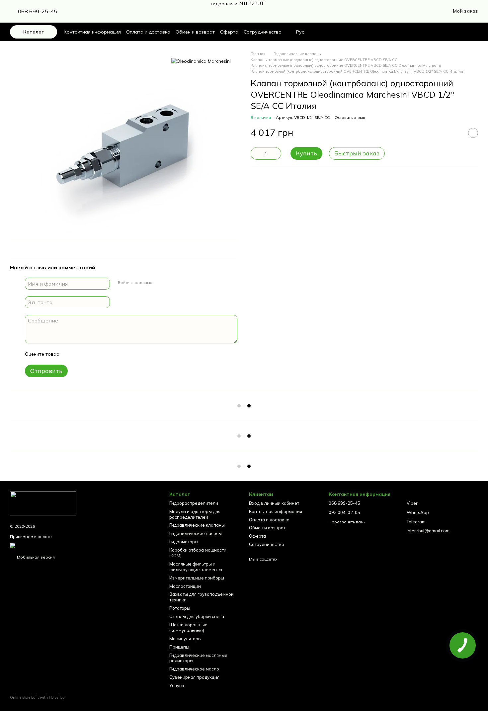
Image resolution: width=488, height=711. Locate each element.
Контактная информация (92, 32)
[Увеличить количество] (276, 153)
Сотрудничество (263, 32)
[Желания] (461, 32)
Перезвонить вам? (347, 521)
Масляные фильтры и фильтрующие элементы (195, 566)
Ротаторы (179, 608)
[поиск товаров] (445, 32)
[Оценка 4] (102, 354)
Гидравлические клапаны (197, 525)
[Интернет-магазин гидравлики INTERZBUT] (43, 502)
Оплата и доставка (148, 32)
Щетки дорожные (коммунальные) (188, 627)
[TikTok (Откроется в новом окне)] (95, 11)
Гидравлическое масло (194, 668)
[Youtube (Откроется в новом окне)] (103, 11)
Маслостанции (185, 586)
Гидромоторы (183, 541)
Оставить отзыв (350, 117)
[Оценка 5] (113, 354)
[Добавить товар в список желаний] (473, 133)
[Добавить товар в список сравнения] (456, 133)
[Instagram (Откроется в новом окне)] (79, 11)
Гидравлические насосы (195, 533)
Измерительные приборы (196, 577)
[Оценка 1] (70, 354)
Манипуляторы (185, 638)
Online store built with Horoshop (37, 697)
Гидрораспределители (193, 503)
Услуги (176, 685)
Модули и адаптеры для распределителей (194, 514)
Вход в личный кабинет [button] (274, 503)
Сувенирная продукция (194, 677)
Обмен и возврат (195, 32)
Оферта (229, 32)
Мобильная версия (35, 557)
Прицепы (179, 647)
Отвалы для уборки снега (196, 616)
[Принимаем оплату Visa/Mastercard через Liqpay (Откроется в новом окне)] (62, 544)
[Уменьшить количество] (255, 153)
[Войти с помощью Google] (160, 283)
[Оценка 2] (81, 354)
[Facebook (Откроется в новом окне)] (87, 11)
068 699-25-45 (37, 11)
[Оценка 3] (91, 354)
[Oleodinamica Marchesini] (201, 61)
